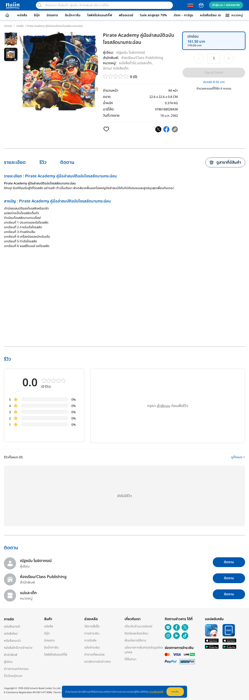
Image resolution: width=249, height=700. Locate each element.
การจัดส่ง (90, 640)
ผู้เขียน (8, 661)
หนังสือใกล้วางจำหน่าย (18, 647)
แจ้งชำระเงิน (92, 647)
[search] (39, 5)
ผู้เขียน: (108, 52)
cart (201, 5)
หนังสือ (22, 15)
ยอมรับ (175, 691)
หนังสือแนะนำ (12, 640)
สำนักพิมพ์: (111, 57)
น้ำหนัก (108, 103)
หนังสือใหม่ (11, 633)
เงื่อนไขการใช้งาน (135, 640)
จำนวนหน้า (110, 90)
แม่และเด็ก (144, 62)
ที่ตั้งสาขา (130, 659)
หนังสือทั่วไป (127, 62)
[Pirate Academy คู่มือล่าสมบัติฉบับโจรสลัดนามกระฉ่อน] (158, 129)
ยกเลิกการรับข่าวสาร (97, 661)
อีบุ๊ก (37, 15)
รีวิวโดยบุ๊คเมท (13, 676)
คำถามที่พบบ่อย (94, 654)
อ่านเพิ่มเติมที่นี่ (156, 692)
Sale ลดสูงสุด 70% (153, 15)
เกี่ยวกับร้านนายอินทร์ (138, 626)
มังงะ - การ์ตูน (183, 15)
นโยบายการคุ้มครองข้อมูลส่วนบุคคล (143, 650)
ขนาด (107, 96)
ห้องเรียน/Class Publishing (142, 57)
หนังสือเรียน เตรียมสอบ (216, 15)
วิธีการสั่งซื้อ (92, 626)
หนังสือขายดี (12, 626)
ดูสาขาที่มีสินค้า (228, 162)
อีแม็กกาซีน (73, 15)
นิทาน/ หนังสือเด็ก (116, 68)
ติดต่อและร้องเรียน (136, 633)
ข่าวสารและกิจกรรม (16, 669)
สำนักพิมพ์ (10, 654)
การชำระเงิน (91, 633)
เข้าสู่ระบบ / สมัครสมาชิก (226, 5)
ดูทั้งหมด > (238, 457)
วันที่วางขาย (111, 115)
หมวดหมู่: (109, 63)
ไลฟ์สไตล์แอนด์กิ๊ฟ (99, 15)
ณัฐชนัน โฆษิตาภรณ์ (130, 52)
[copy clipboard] (175, 129)
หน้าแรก (8, 26)
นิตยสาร (52, 15)
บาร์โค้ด (108, 109)
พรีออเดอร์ (126, 15)
